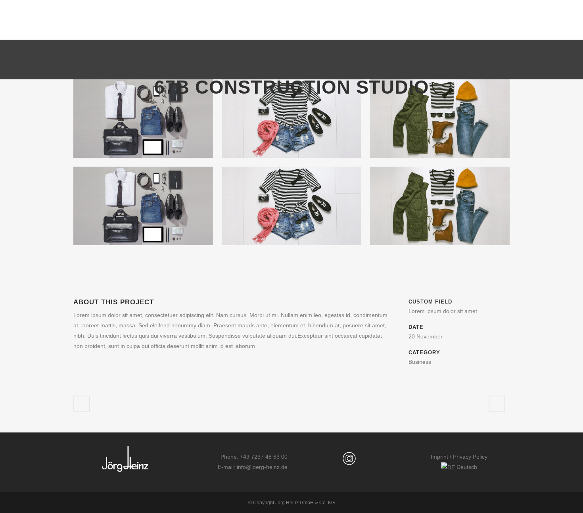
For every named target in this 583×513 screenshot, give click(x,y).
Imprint (439, 456)
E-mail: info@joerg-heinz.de (253, 467)
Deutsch (466, 467)
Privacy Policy (470, 456)
